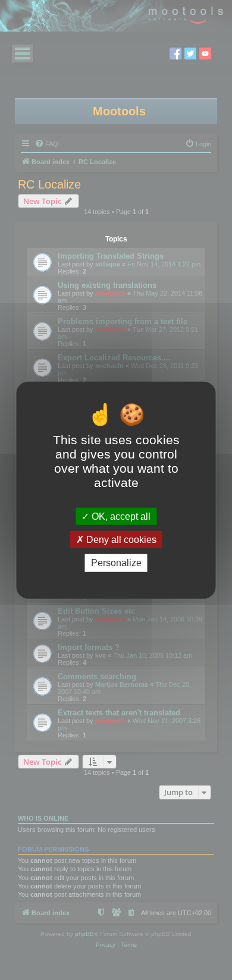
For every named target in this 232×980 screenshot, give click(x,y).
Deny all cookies (120, 540)
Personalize (116, 563)
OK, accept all (120, 516)
